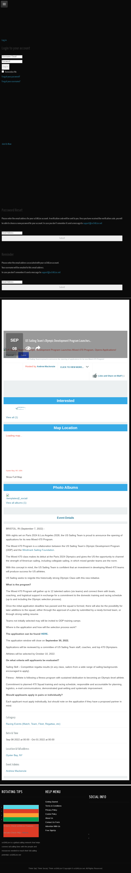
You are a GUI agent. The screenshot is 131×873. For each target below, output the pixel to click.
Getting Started (51, 802)
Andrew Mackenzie (46, 366)
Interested (65, 401)
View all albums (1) (16, 502)
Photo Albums (65, 487)
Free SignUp (50, 830)
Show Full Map (14, 477)
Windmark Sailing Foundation (38, 550)
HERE (44, 633)
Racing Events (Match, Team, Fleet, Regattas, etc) (33, 723)
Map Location (65, 428)
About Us (49, 818)
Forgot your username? (11, 81)
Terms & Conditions (53, 806)
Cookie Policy (51, 814)
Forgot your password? (11, 77)
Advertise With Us (52, 826)
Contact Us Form (52, 822)
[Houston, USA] (96, 813)
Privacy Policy (51, 810)
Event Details (65, 517)
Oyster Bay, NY (14, 755)
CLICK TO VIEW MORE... (72, 367)
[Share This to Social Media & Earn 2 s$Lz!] (38, 348)
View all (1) (12, 417)
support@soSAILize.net (92, 223)
